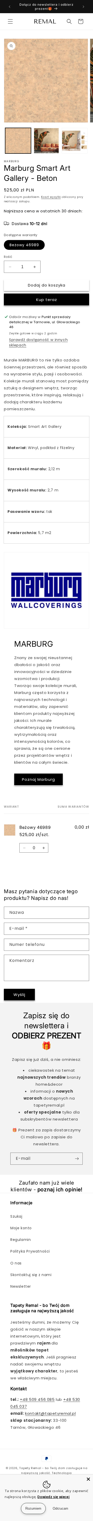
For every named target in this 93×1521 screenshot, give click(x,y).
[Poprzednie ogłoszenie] (9, 6)
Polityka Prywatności (30, 1251)
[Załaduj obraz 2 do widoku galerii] (46, 141)
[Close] (88, 1479)
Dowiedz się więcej (53, 1496)
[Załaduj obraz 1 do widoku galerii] (18, 141)
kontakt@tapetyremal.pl (50, 1413)
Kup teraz (46, 299)
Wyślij (19, 994)
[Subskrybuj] (76, 1159)
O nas (16, 1263)
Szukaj (16, 1216)
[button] (10, 21)
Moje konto (21, 1228)
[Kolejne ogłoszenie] (83, 6)
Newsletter (20, 1286)
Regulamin (20, 1239)
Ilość (8, 256)
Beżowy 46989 (24, 245)
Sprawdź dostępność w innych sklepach (38, 342)
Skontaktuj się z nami (31, 1274)
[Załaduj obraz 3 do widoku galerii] (75, 141)
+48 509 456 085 (37, 1399)
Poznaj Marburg (38, 779)
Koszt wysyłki (51, 197)
